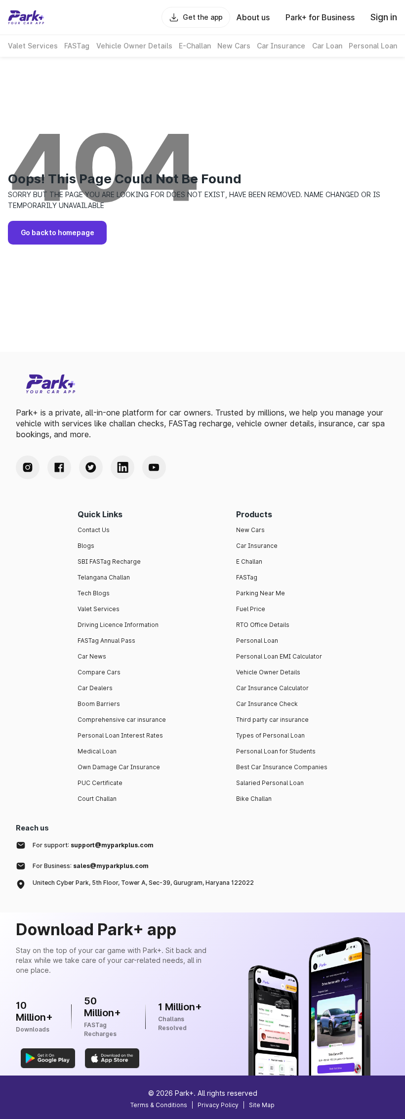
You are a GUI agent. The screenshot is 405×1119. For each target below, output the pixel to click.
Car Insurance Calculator (272, 688)
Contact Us (94, 530)
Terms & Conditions (158, 1105)
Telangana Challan (104, 577)
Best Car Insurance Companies (281, 767)
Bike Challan (254, 798)
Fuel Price (250, 609)
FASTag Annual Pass (106, 640)
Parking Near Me (260, 593)
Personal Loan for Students (276, 751)
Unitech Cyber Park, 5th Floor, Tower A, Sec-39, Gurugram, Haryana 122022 (143, 882)
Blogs (86, 545)
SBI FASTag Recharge (109, 561)
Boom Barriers (99, 703)
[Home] (26, 17)
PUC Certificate (100, 783)
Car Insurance (257, 545)
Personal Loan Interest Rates (120, 735)
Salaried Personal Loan (270, 783)
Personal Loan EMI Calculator (279, 656)
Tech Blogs (94, 593)
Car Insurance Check (267, 703)
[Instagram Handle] (28, 467)
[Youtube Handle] (154, 467)
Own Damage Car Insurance (119, 767)
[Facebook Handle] (59, 467)
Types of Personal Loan (270, 735)
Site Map (262, 1105)
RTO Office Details (262, 624)
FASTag (246, 577)
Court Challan (97, 798)
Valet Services (99, 609)
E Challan (249, 561)
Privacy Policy (218, 1105)
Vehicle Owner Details (268, 672)
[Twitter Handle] (91, 467)
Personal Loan (257, 640)
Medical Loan (97, 751)
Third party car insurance (272, 719)
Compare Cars (99, 672)
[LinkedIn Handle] (122, 467)
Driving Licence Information (118, 624)
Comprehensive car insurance (122, 719)
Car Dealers (95, 688)
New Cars (250, 530)
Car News (92, 656)
